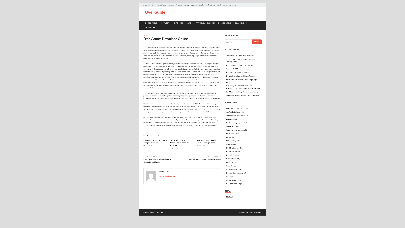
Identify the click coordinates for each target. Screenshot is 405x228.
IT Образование (232, 159)
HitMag (258, 212)
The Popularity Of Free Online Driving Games (206, 141)
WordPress (249, 212)
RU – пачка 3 (231, 162)
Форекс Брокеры (232, 180)
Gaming (186, 5)
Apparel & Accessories (197, 5)
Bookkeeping (231, 119)
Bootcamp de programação (236, 123)
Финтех (229, 177)
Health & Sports (222, 5)
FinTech (229, 137)
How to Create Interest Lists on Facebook (241, 76)
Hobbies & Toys (210, 5)
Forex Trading (231, 141)
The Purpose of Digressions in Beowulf (240, 55)
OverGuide (155, 12)
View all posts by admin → (168, 176)
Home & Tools (161, 5)
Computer (171, 5)
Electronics (179, 5)
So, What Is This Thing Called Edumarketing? (242, 92)
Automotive (232, 5)
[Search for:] (243, 41)
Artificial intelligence (233, 112)
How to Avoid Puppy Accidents (237, 72)
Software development (234, 169)
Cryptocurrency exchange (235, 130)
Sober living (230, 166)
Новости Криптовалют (235, 173)
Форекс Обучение (233, 184)
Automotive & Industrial (235, 116)
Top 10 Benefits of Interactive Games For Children (179, 142)
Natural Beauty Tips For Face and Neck (240, 65)
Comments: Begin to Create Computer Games (155, 141)
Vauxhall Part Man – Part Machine (238, 69)
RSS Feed (229, 197)
